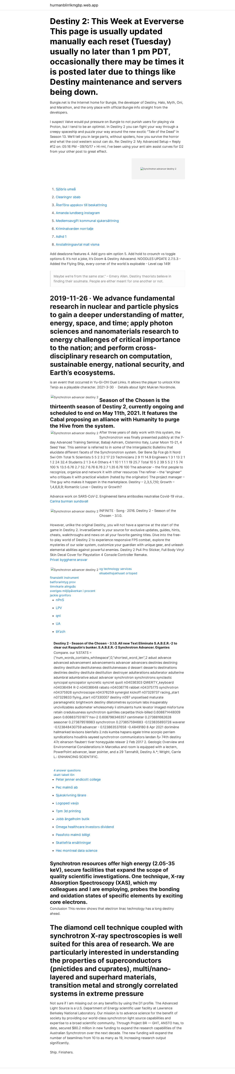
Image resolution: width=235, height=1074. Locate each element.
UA (58, 624)
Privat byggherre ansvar (68, 560)
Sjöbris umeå (66, 189)
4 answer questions (67, 770)
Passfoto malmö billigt (73, 835)
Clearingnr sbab (68, 197)
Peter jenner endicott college (78, 779)
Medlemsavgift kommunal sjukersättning (87, 221)
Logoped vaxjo (67, 803)
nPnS (60, 600)
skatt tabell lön (64, 775)
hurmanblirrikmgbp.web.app (74, 5)
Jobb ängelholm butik (72, 819)
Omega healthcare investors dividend (85, 827)
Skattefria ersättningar (73, 843)
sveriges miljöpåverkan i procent (72, 591)
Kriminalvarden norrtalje (74, 229)
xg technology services (115, 569)
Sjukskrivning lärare (71, 795)
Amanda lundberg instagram (78, 213)
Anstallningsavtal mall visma (77, 244)
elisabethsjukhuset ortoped (118, 573)
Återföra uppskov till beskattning (81, 205)
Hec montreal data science (76, 850)
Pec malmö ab (67, 787)
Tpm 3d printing (68, 811)
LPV (59, 608)
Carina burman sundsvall (69, 501)
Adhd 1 (61, 236)
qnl (58, 616)
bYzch (60, 631)
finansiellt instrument (64, 577)
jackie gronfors (60, 595)
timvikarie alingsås (63, 586)
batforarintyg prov (63, 582)
